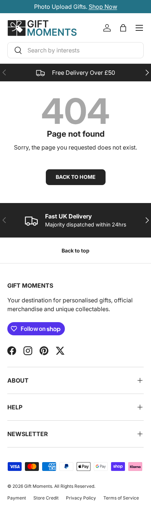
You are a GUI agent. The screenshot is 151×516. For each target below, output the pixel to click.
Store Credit (46, 498)
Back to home (76, 177)
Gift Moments (38, 486)
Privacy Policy (81, 498)
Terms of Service (121, 498)
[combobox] (75, 50)
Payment (16, 498)
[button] (123, 28)
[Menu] (139, 28)
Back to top (75, 250)
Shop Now (103, 6)
